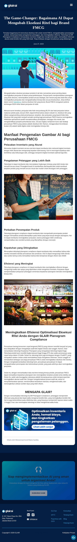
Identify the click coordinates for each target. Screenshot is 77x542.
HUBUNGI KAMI (38, 493)
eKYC (53, 515)
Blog (65, 519)
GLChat (54, 511)
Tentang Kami (68, 515)
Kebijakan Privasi (68, 533)
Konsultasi (67, 511)
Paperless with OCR (56, 520)
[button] (71, 5)
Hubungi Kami (68, 523)
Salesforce (17, 102)
